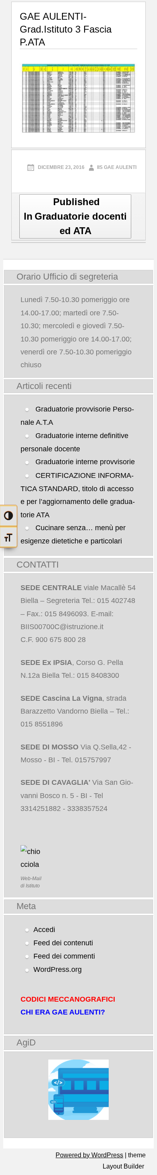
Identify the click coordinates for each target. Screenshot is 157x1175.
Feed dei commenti (64, 956)
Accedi (44, 930)
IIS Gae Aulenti (116, 167)
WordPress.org (57, 969)
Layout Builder (123, 1166)
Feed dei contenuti (63, 943)
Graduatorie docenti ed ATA (75, 216)
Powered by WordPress (89, 1155)
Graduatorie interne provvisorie (85, 462)
